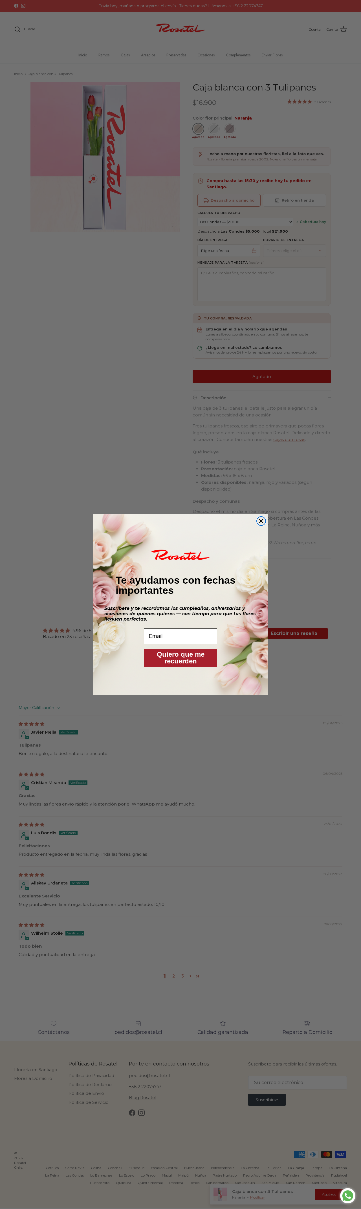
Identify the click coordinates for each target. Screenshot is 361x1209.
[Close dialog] (261, 521)
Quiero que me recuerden (180, 657)
